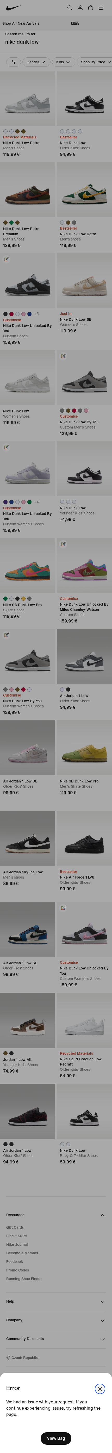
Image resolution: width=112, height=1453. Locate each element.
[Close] (100, 1389)
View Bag (56, 1438)
